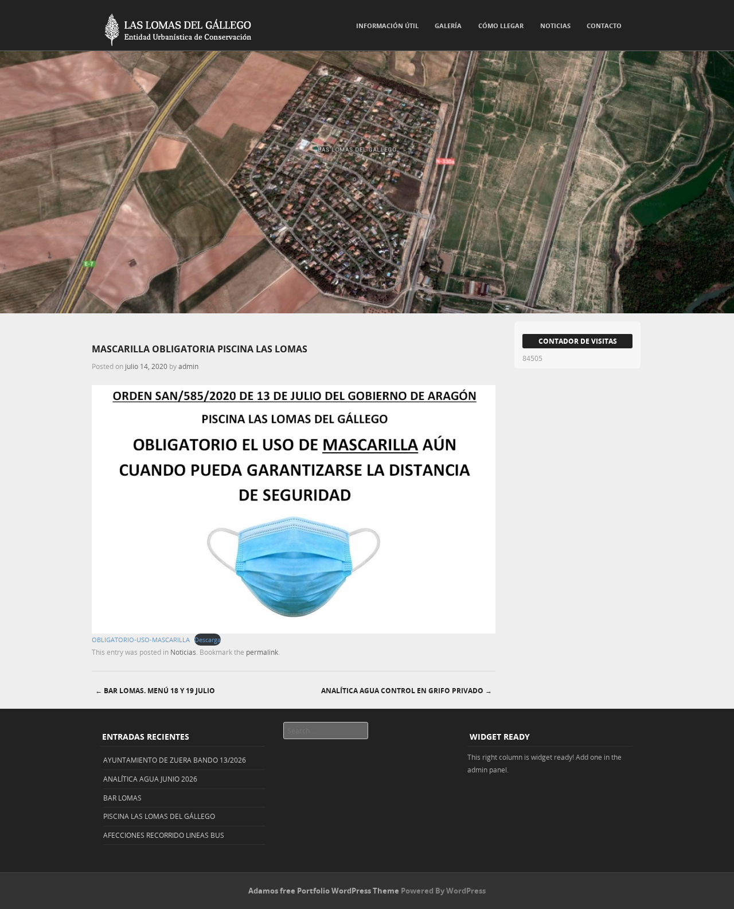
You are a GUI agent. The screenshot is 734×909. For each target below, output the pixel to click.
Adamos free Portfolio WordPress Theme (323, 890)
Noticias (555, 25)
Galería (448, 25)
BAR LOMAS (122, 797)
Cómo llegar (501, 25)
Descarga (207, 639)
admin (188, 366)
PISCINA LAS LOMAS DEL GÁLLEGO (159, 816)
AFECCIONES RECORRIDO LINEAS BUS (163, 835)
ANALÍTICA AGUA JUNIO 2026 (150, 778)
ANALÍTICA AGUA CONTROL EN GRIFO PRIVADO (406, 691)
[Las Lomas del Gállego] (172, 27)
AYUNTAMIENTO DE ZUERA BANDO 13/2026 (174, 759)
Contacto (604, 25)
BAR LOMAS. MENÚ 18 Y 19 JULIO (155, 691)
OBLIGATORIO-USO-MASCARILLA (141, 639)
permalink (262, 651)
